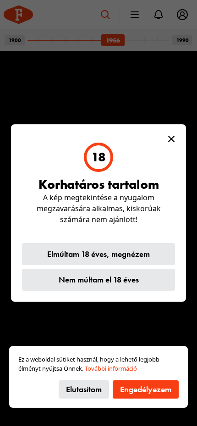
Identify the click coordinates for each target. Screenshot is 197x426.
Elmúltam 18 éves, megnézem (98, 254)
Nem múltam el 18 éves (99, 279)
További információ (111, 368)
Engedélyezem (145, 389)
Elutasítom (84, 389)
